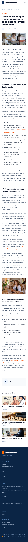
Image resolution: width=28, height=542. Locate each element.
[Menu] (24, 2)
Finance (3, 471)
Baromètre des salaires (7, 466)
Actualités (4, 464)
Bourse (3, 478)
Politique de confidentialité (8, 524)
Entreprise (16, 9)
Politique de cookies (6, 527)
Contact (3, 514)
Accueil (3, 9)
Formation (4, 476)
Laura (6, 28)
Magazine (9, 9)
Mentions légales (6, 522)
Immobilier (4, 474)
